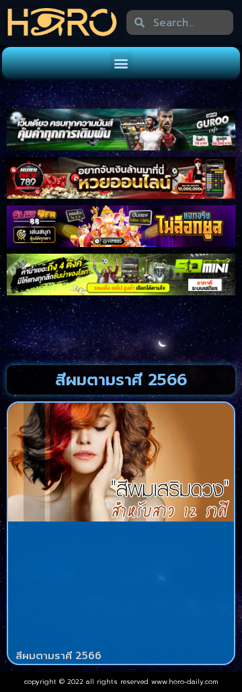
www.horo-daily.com (184, 682)
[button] (121, 63)
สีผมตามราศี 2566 (58, 655)
